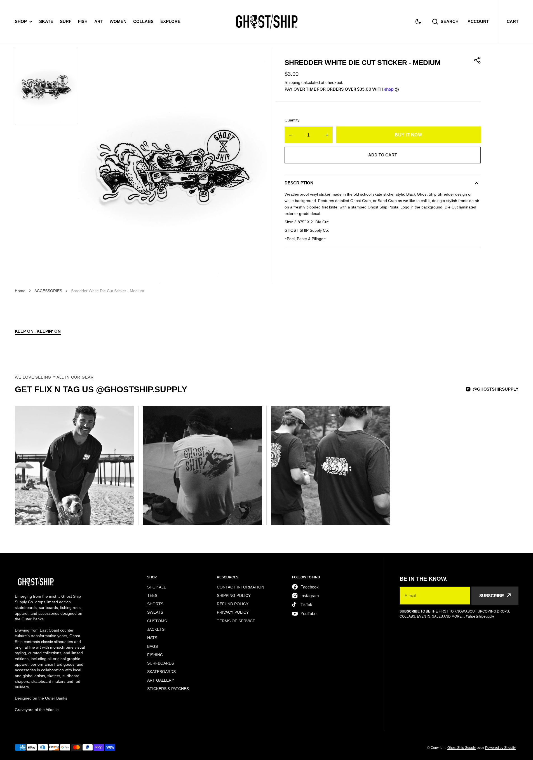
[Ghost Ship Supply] (266, 21)
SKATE (46, 21)
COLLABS (143, 21)
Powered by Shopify (500, 748)
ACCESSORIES (48, 290)
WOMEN (118, 21)
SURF (65, 21)
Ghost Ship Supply (461, 748)
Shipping (292, 82)
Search (450, 21)
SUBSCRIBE (491, 595)
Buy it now (408, 134)
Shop (21, 21)
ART (98, 21)
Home (20, 290)
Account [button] (478, 21)
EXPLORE (170, 21)
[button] (418, 21)
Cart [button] (512, 21)
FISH (83, 21)
